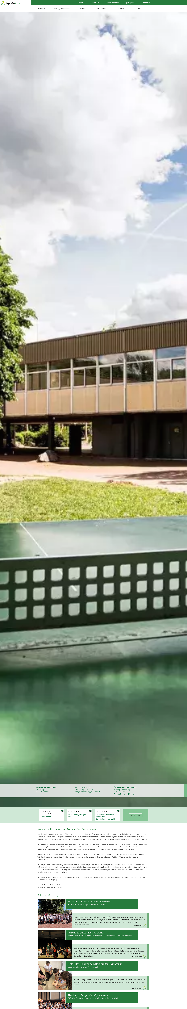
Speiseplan (129, 2)
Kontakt (139, 8)
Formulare (96, 2)
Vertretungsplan (113, 2)
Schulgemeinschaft (62, 8)
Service (120, 8)
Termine (80, 2)
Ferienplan (146, 2)
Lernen (82, 8)
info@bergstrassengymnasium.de (88, 792)
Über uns (42, 8)
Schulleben (101, 8)
